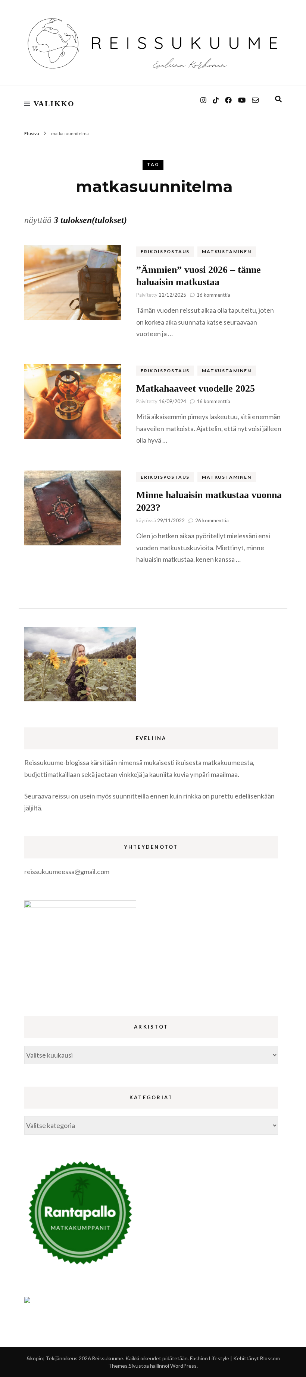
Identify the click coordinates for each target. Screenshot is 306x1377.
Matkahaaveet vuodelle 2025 (195, 388)
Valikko (54, 103)
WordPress (183, 1365)
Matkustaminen (226, 251)
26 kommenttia (212, 520)
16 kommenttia (213, 295)
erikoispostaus (165, 251)
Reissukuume (107, 1358)
